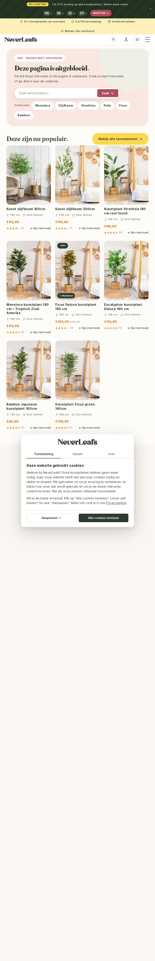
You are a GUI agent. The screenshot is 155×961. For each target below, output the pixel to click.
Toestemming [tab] (43, 454)
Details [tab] (78, 454)
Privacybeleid (116, 503)
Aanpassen (50, 517)
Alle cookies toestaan (103, 517)
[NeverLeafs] (77, 443)
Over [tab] (111, 454)
